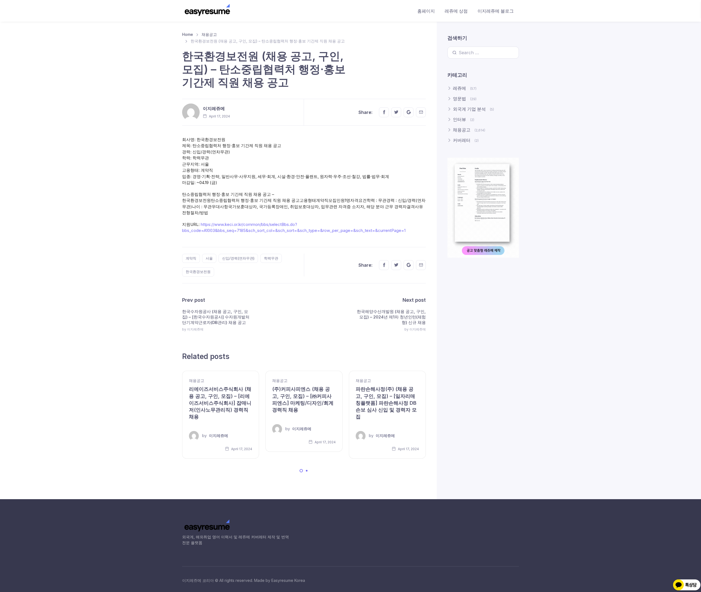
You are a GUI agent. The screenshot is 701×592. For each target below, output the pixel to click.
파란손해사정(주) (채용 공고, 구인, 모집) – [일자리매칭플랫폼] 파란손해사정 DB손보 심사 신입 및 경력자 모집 (386, 402)
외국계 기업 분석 (469, 109)
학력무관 (271, 258)
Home (187, 34)
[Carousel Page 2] (306, 470)
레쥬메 (459, 88)
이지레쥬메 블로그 (496, 11)
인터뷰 (459, 119)
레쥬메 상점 (456, 11)
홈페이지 (426, 11)
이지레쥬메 (214, 108)
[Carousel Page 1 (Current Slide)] (301, 470)
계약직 (191, 258)
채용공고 (209, 34)
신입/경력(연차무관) (238, 258)
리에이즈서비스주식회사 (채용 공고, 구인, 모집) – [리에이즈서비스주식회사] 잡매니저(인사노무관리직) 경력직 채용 (220, 402)
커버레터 (461, 140)
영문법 (459, 98)
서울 (209, 258)
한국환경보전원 (198, 271)
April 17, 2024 (241, 449)
